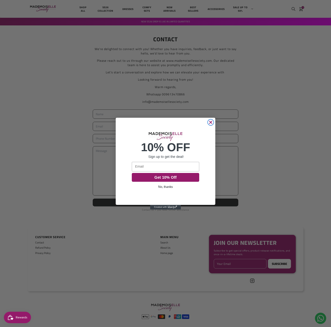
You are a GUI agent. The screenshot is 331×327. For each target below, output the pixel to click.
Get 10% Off (165, 177)
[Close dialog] (211, 122)
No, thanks (165, 186)
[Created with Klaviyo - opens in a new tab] (165, 207)
